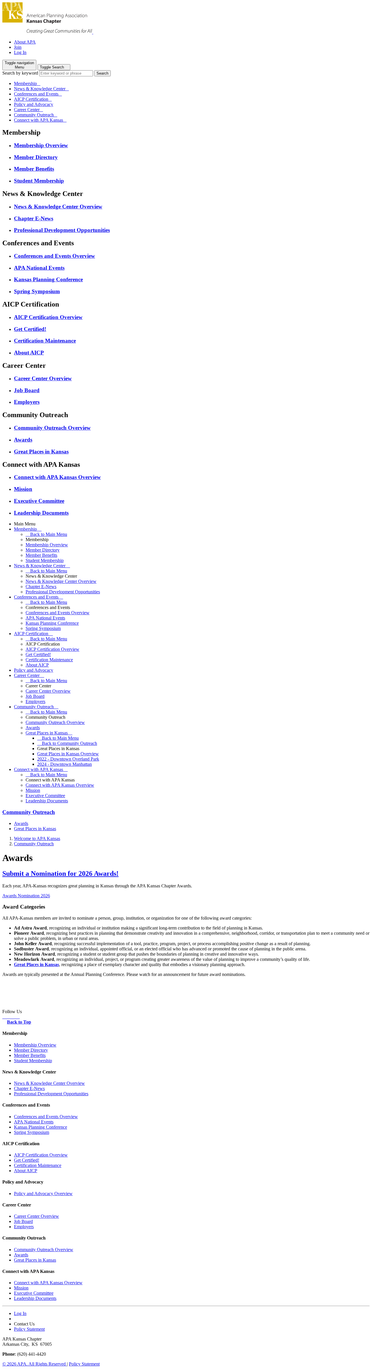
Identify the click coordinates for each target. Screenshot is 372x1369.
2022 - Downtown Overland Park (68, 758)
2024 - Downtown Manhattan (64, 764)
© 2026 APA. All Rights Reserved (34, 1363)
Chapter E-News (33, 218)
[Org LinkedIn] (18, 1016)
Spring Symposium (37, 291)
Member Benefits (34, 169)
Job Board (27, 390)
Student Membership (39, 181)
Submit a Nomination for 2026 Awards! (60, 873)
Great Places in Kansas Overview (68, 753)
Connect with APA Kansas (38, 120)
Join (18, 47)
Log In (20, 52)
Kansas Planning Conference (48, 279)
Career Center (27, 109)
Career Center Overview (43, 378)
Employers (27, 402)
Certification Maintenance (45, 341)
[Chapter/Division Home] (47, 32)
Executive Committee (39, 501)
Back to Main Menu (48, 534)
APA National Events (39, 268)
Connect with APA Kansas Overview (57, 477)
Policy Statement (29, 1329)
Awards (23, 440)
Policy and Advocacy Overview (43, 1193)
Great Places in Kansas (41, 451)
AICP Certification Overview (48, 317)
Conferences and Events (36, 93)
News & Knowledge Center (39, 88)
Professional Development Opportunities (62, 230)
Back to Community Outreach (69, 743)
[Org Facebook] (4, 1016)
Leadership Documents (41, 513)
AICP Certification (31, 99)
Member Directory (36, 157)
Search (102, 73)
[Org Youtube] (9, 1016)
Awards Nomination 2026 (26, 895)
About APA (25, 41)
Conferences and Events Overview (54, 256)
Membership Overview (41, 145)
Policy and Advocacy (33, 104)
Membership (25, 83)
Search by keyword (20, 73)
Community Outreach (34, 114)
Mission (23, 489)
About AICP (29, 353)
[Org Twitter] (14, 1016)
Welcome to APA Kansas (37, 838)
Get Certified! (30, 329)
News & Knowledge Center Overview (58, 206)
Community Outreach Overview (52, 428)
